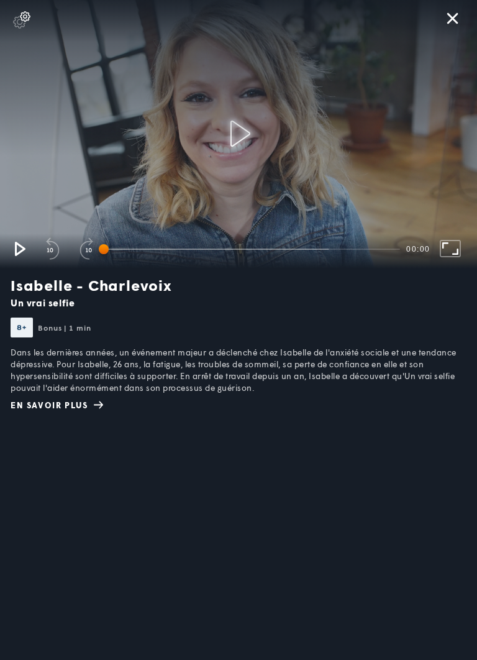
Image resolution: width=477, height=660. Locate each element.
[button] (19, 249)
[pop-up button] (22, 20)
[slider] (251, 249)
